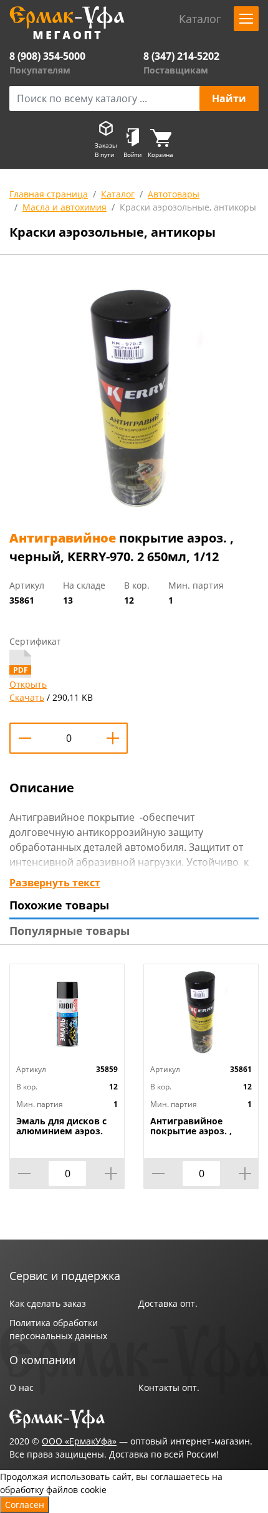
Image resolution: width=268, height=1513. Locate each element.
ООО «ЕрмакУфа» (79, 1441)
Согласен (24, 1505)
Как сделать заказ (47, 1303)
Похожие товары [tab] (59, 905)
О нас (21, 1387)
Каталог (118, 194)
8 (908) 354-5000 (47, 56)
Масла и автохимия (64, 207)
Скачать (26, 697)
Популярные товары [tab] (69, 930)
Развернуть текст (54, 882)
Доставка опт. (168, 1303)
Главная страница (48, 194)
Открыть (28, 684)
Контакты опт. (168, 1387)
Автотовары (173, 194)
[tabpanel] (134, 395)
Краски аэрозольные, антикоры (188, 207)
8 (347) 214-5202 (181, 56)
